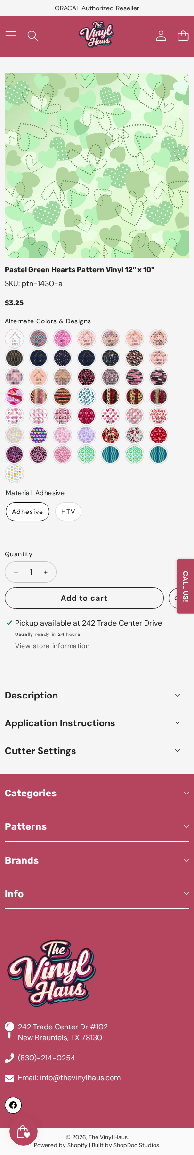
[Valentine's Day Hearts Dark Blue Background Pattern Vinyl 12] (134, 358)
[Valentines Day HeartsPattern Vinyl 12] (14, 416)
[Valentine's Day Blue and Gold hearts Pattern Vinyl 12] (62, 377)
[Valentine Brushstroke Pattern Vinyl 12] (62, 396)
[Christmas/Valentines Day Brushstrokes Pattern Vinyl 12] (110, 396)
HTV (68, 511)
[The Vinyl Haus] (96, 36)
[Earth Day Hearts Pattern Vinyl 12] (86, 454)
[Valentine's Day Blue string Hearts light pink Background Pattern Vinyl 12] (14, 377)
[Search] (32, 36)
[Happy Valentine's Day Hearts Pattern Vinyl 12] (158, 338)
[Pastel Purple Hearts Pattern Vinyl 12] (86, 435)
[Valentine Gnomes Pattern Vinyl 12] (38, 416)
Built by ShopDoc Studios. (126, 1145)
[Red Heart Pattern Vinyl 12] (38, 338)
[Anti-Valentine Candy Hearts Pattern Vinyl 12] (38, 435)
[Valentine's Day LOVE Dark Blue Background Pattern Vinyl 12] (110, 358)
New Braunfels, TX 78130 (60, 1038)
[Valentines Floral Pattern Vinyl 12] (134, 416)
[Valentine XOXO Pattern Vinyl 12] (62, 454)
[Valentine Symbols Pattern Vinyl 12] (134, 435)
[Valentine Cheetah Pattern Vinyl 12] (14, 454)
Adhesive (27, 511)
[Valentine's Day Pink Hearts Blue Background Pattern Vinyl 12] (62, 358)
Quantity (18, 554)
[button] (183, 36)
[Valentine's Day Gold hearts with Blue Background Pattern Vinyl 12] (38, 358)
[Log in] (160, 36)
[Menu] (10, 36)
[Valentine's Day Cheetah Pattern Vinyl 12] (86, 377)
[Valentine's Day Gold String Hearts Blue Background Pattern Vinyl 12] (86, 358)
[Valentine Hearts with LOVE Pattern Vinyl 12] (110, 338)
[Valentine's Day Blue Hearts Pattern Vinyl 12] (14, 358)
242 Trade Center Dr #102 (63, 1027)
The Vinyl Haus (108, 1137)
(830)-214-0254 (46, 1058)
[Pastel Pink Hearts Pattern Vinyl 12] (62, 435)
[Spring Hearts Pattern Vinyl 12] (14, 473)
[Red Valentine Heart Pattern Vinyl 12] (158, 416)
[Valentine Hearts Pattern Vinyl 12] (62, 338)
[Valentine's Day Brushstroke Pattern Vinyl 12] (134, 377)
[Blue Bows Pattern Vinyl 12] (86, 396)
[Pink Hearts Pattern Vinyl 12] (14, 338)
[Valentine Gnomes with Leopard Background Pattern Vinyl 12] (110, 435)
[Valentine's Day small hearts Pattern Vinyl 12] (38, 377)
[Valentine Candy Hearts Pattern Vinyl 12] (14, 435)
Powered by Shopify (61, 1145)
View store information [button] (52, 646)
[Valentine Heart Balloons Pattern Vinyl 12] (86, 416)
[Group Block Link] (97, 951)
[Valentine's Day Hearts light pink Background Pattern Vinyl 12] (158, 358)
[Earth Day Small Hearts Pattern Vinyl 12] (110, 454)
